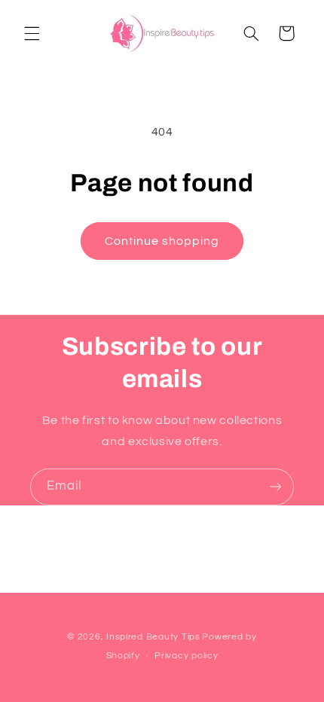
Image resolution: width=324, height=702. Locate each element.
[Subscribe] (275, 487)
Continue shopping (162, 241)
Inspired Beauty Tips (153, 637)
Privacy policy (186, 656)
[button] (31, 33)
